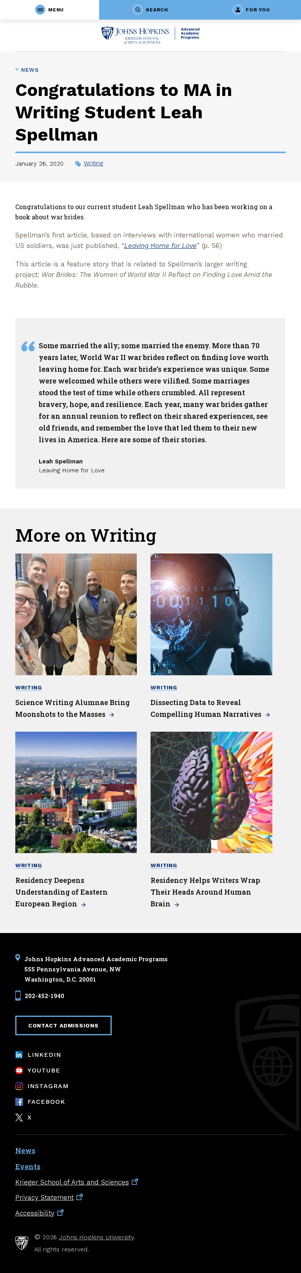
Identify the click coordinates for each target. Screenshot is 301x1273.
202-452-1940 (44, 995)
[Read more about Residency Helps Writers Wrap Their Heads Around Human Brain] (211, 792)
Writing (93, 163)
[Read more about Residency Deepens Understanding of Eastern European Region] (76, 792)
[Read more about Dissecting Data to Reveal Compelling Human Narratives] (211, 614)
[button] (49, 10)
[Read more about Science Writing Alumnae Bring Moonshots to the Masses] (76, 614)
